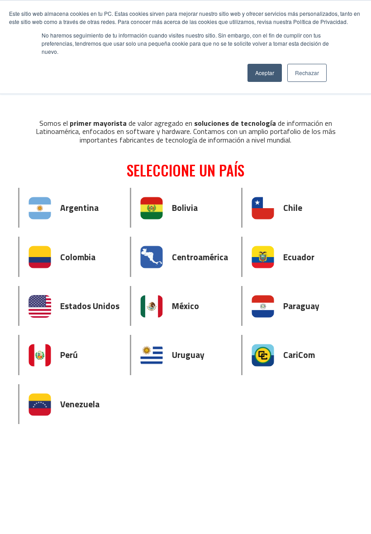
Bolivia (185, 207)
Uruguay (188, 354)
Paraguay (301, 305)
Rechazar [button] (307, 72)
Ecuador (298, 256)
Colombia (77, 256)
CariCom (299, 354)
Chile (292, 207)
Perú (69, 354)
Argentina (79, 207)
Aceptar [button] (264, 72)
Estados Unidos (89, 305)
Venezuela (80, 403)
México (185, 305)
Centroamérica (200, 256)
